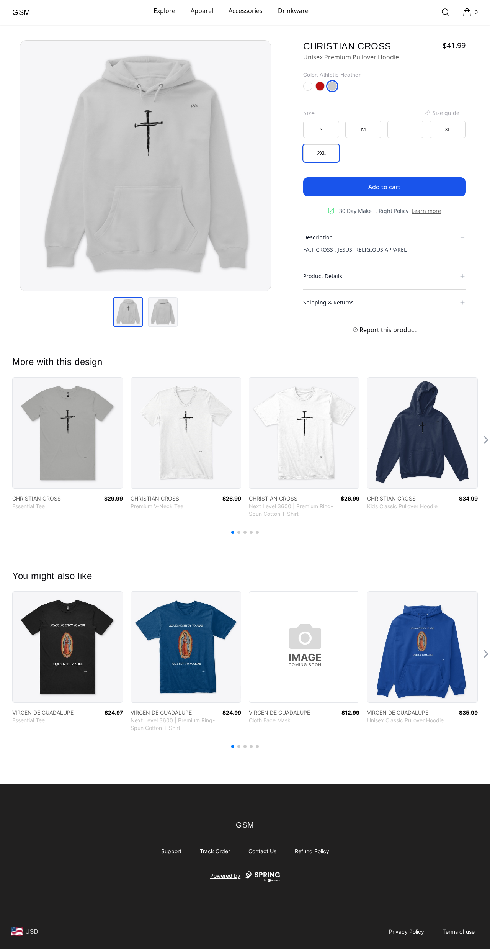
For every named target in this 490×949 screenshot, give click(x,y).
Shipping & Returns (328, 302)
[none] (441, 113)
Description (318, 237)
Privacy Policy (406, 931)
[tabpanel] (145, 165)
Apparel (202, 11)
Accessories (246, 11)
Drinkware (293, 11)
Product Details (322, 276)
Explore (164, 11)
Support (171, 851)
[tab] (128, 312)
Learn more (426, 210)
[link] (67, 433)
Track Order (215, 851)
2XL (321, 153)
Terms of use (459, 931)
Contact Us (262, 851)
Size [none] (309, 113)
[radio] (321, 129)
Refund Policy (312, 851)
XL (448, 129)
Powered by (225, 875)
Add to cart (384, 187)
